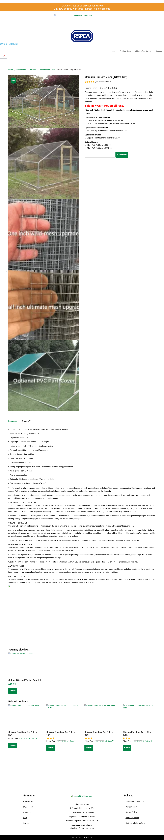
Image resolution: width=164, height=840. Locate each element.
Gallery (26, 823)
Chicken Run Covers (143, 51)
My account (28, 807)
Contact (159, 51)
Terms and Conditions (135, 801)
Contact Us (28, 801)
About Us (27, 812)
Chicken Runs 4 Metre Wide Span (42, 70)
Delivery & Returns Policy (136, 823)
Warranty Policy (132, 818)
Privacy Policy (131, 807)
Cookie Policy (131, 812)
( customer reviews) (103, 82)
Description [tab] (12, 421)
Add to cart (122, 155)
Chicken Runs (125, 51)
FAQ (25, 818)
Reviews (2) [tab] (26, 421)
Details (13, 691)
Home (113, 51)
